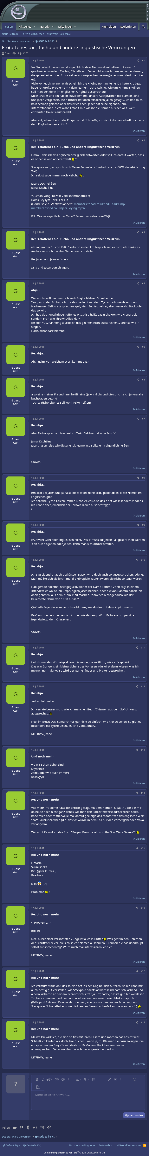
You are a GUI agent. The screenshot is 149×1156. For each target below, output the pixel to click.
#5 (143, 346)
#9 (143, 525)
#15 (143, 848)
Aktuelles (25, 26)
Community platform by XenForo (74, 1152)
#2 (143, 140)
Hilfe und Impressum (128, 1145)
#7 (143, 418)
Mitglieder (65, 26)
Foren (9, 26)
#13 (143, 750)
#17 (143, 971)
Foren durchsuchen (33, 34)
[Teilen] (138, 60)
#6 (143, 379)
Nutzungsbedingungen (82, 1145)
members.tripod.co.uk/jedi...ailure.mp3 (100, 204)
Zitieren (140, 131)
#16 (143, 907)
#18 (143, 1022)
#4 (143, 283)
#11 (143, 647)
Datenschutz (106, 1145)
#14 (143, 793)
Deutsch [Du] (33, 1145)
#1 (143, 60)
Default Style (12, 1145)
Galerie (44, 26)
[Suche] (143, 27)
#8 (143, 478)
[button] (34, 27)
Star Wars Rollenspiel (59, 34)
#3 (143, 232)
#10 (143, 559)
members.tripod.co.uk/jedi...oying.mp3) (58, 208)
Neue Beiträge (10, 34)
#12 (143, 686)
